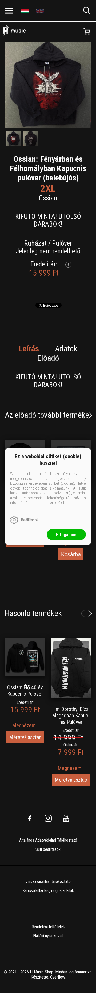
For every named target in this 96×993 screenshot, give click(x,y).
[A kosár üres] (86, 31)
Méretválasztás (25, 737)
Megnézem (24, 725)
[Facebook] (30, 818)
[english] (40, 10)
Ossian (48, 198)
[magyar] (26, 10)
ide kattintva (38, 502)
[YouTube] (66, 818)
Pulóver (62, 243)
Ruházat (35, 243)
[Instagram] (48, 818)
